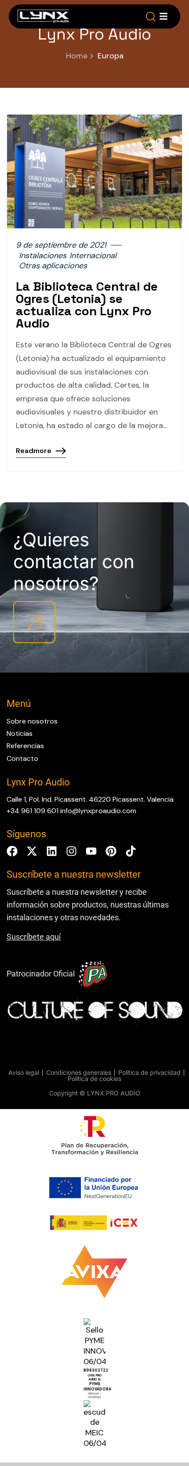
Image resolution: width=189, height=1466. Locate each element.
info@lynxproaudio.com (98, 810)
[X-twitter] (31, 851)
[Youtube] (91, 851)
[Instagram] (71, 851)
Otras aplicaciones (53, 266)
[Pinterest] (110, 851)
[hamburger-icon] (163, 16)
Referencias (25, 745)
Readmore (33, 450)
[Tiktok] (130, 851)
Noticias (20, 733)
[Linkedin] (51, 851)
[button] (151, 17)
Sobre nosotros (32, 721)
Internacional (92, 256)
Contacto (22, 758)
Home (76, 56)
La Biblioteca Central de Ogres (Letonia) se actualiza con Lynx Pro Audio (87, 304)
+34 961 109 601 (32, 810)
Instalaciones (42, 256)
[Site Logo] (43, 18)
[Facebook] (12, 851)
